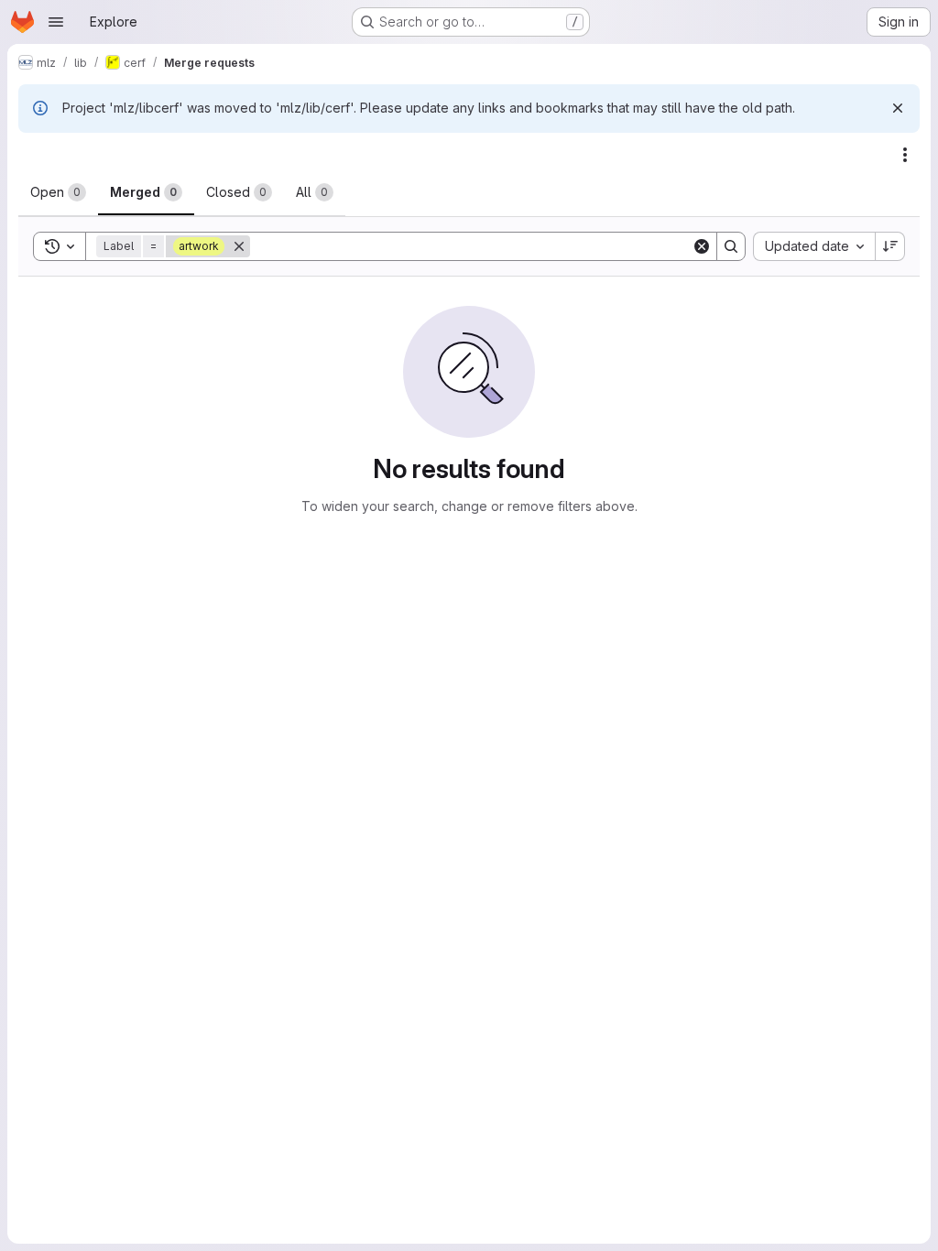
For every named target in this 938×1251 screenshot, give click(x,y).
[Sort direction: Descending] (890, 246)
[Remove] (239, 246)
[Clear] (702, 246)
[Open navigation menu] (56, 22)
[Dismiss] (898, 108)
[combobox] (814, 246)
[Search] (731, 246)
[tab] (58, 192)
